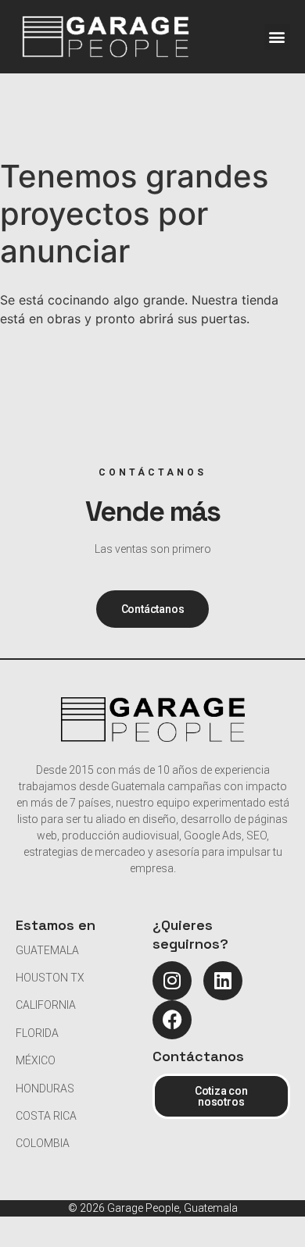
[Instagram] (172, 980)
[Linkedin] (222, 980)
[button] (277, 37)
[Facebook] (172, 1019)
